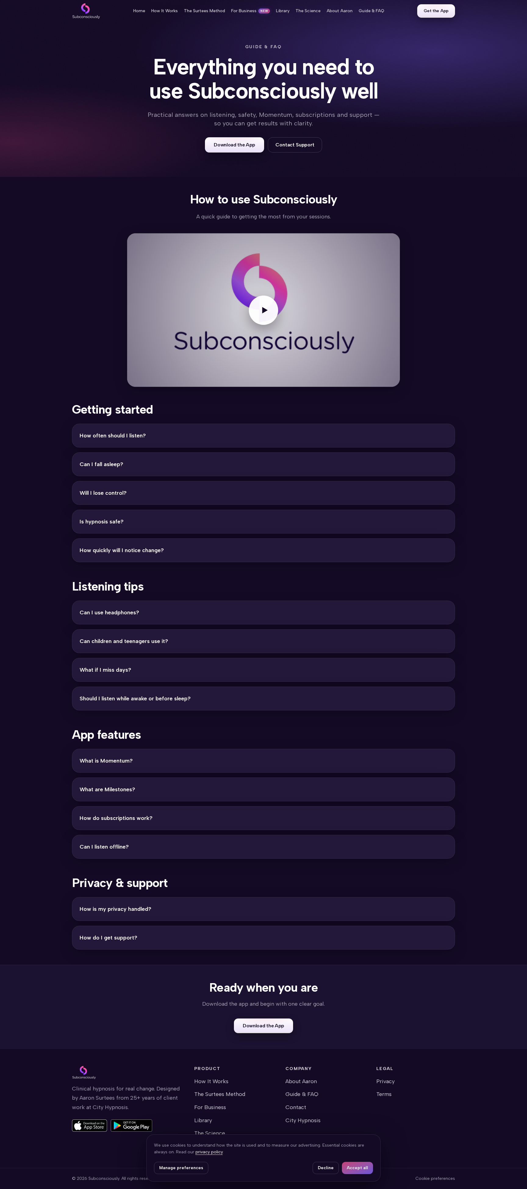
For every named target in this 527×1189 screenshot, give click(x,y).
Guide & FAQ (301, 1094)
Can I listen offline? (104, 846)
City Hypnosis (303, 1120)
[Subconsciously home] (86, 11)
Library (203, 1120)
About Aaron (301, 1081)
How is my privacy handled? (115, 909)
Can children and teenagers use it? (124, 641)
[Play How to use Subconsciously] (263, 310)
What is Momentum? (106, 760)
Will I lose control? (103, 493)
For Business (210, 1107)
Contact (295, 1107)
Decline (326, 1167)
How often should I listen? (113, 435)
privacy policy (209, 1152)
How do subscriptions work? (116, 818)
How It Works (211, 1081)
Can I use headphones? (109, 612)
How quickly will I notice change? (122, 550)
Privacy (385, 1081)
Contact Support (294, 145)
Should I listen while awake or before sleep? (135, 698)
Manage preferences (181, 1167)
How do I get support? (108, 937)
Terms (384, 1094)
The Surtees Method (219, 1094)
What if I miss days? (105, 669)
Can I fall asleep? (101, 464)
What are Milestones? (107, 789)
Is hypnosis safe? (102, 521)
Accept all (357, 1167)
